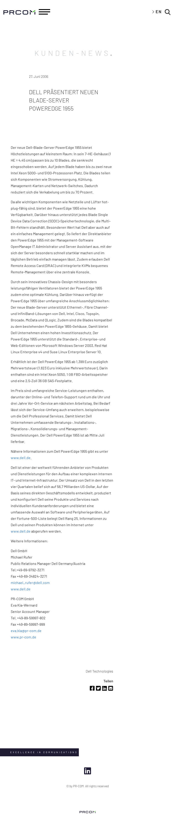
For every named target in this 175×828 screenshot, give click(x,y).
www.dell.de (21, 457)
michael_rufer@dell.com (30, 582)
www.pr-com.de (23, 637)
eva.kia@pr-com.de (26, 630)
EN (159, 11)
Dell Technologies (99, 671)
